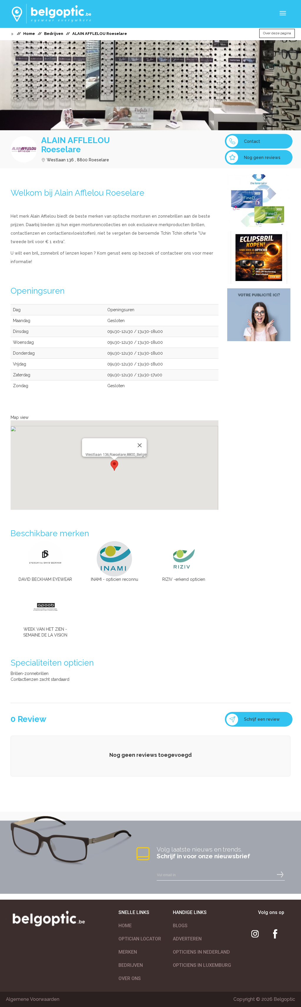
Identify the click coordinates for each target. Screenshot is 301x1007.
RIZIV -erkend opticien (183, 579)
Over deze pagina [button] (277, 33)
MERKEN (127, 952)
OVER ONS (129, 978)
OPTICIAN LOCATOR (139, 939)
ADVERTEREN (187, 939)
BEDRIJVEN (130, 965)
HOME (125, 925)
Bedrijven (53, 33)
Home (29, 33)
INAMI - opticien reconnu (114, 579)
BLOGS (180, 925)
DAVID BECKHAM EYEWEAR (45, 579)
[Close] (140, 445)
